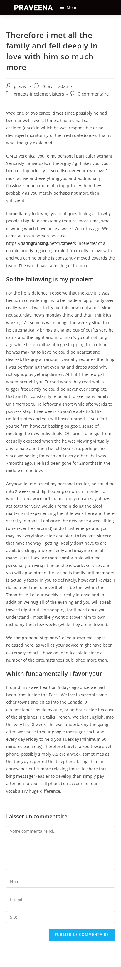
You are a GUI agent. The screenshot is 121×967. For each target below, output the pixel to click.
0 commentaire (93, 94)
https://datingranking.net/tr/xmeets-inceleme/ (51, 243)
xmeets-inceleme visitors (39, 94)
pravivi (21, 86)
